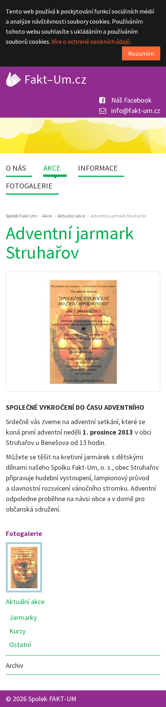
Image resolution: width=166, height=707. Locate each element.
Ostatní (20, 644)
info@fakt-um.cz (135, 110)
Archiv (14, 665)
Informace (98, 168)
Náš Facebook (131, 100)
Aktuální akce (25, 601)
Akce (52, 168)
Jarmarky (23, 617)
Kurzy (17, 631)
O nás (16, 168)
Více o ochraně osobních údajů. (91, 41)
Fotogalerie (29, 185)
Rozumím (141, 53)
